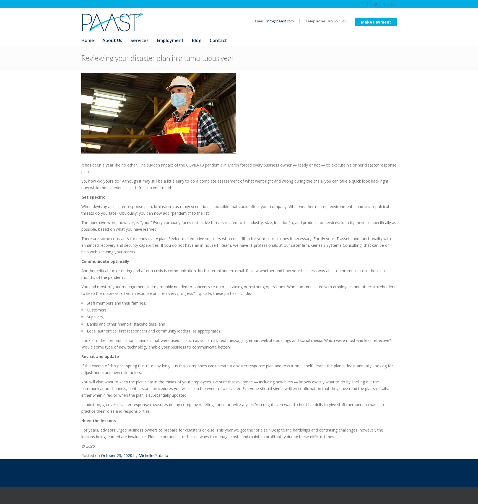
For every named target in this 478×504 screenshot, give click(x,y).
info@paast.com (280, 21)
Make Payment (376, 22)
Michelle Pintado (153, 455)
